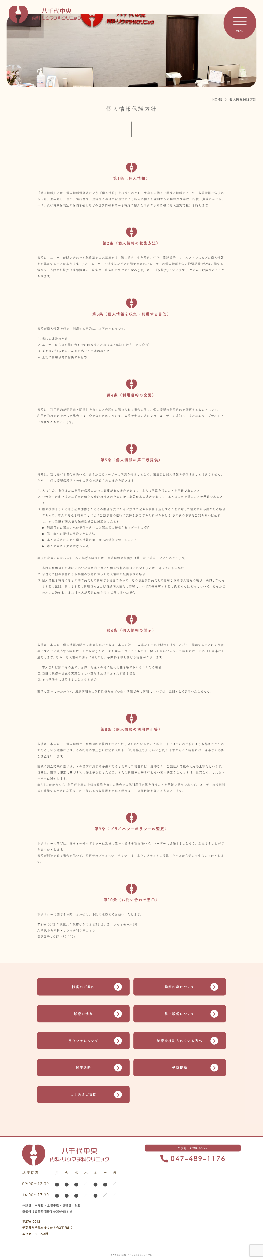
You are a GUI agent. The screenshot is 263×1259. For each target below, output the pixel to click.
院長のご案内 (83, 987)
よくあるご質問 (83, 1094)
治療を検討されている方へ (180, 1040)
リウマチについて (83, 1040)
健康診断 (83, 1067)
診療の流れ (83, 1014)
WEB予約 (240, 1247)
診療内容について (179, 987)
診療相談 (239, 1226)
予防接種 (179, 1067)
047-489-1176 (198, 1158)
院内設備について (179, 1014)
